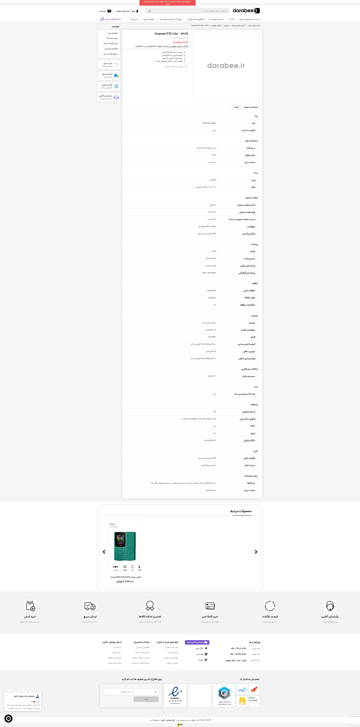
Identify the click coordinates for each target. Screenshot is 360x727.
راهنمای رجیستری (111, 48)
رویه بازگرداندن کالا (111, 43)
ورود (133, 11)
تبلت (232, 19)
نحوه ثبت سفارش (171, 647)
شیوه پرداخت (173, 652)
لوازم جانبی (148, 19)
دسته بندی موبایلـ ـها (250, 19)
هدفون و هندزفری (196, 19)
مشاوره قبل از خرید (110, 54)
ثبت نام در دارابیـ (122, 11)
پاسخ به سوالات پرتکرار (140, 657)
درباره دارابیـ (116, 652)
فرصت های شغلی (114, 663)
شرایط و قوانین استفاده (140, 663)
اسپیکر (134, 19)
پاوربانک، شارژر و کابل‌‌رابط (171, 19)
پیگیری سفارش (172, 663)
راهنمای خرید (113, 33)
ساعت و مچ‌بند (216, 19)
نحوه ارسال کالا (112, 38)
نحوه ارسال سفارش (170, 657)
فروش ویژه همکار (114, 657)
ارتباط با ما (117, 647)
